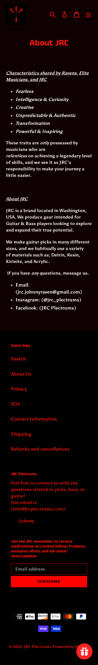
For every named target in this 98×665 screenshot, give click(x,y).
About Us (21, 374)
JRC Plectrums (37, 646)
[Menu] (88, 14)
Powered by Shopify (70, 646)
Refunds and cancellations (40, 449)
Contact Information (34, 419)
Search (18, 358)
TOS (15, 404)
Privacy (19, 389)
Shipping (21, 434)
